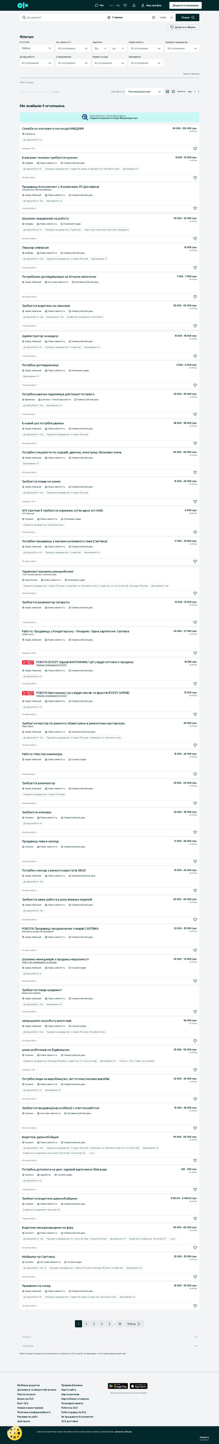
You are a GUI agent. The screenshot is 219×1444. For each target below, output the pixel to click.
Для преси (23, 1421)
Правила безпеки (72, 1385)
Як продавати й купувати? (77, 1416)
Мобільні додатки (28, 1385)
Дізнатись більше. (123, 1432)
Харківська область (43, 92)
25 (120, 1323)
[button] (37, 48)
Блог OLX (22, 1403)
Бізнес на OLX (25, 1398)
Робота (31, 92)
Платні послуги (26, 1394)
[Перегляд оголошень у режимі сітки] (173, 91)
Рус (118, 5)
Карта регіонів (70, 1394)
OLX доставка (69, 1421)
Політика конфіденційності (34, 1412)
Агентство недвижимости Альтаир (39, 962)
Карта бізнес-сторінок (75, 1398)
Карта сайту (68, 1389)
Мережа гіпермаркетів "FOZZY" (51, 665)
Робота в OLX (69, 1407)
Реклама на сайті (27, 1416)
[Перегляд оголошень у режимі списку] (167, 91)
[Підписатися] (195, 148)
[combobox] (65, 17)
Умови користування (30, 1407)
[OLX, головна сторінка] (22, 5)
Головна (23, 92)
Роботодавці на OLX (73, 1412)
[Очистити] (153, 17)
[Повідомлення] (134, 5)
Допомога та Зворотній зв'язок (36, 1389)
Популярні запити (72, 1403)
